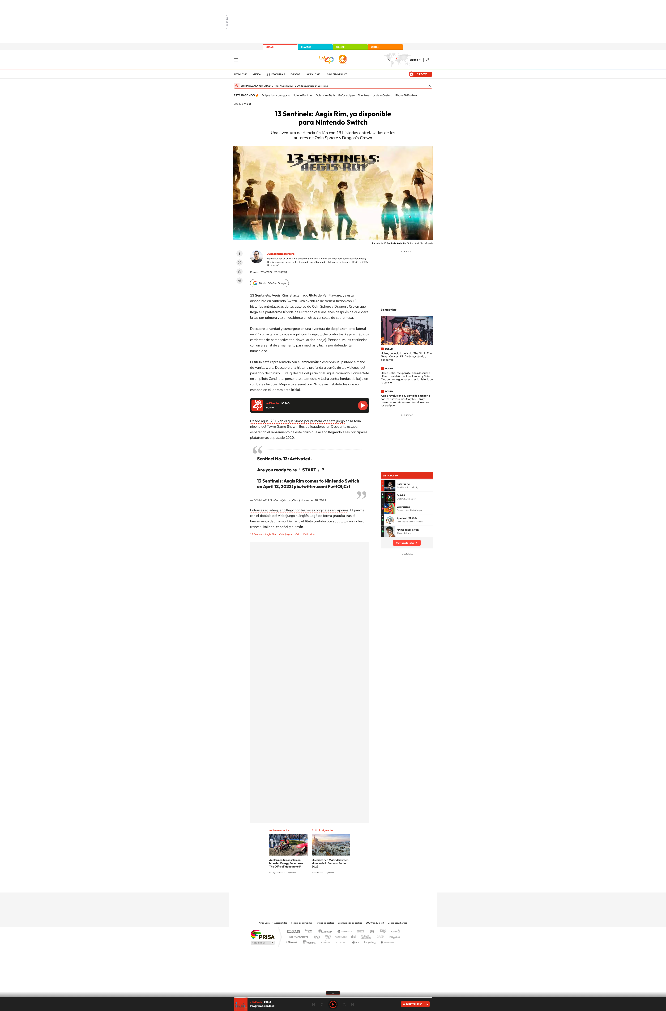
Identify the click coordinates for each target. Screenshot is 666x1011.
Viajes (247, 104)
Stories (354, 886)
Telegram (239, 280)
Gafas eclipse (346, 95)
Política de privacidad (301, 922)
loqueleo (370, 941)
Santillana (326, 931)
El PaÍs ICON (340, 941)
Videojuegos (285, 534)
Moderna (308, 941)
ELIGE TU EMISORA (414, 1004)
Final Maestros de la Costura (374, 95)
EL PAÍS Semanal (366, 936)
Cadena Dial (353, 936)
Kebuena (392, 936)
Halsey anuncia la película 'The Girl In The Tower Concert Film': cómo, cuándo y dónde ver (406, 356)
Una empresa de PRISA (262, 934)
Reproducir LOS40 (363, 405)
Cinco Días (340, 936)
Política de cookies (325, 922)
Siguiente (352, 1004)
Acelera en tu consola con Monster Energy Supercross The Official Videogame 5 (286, 863)
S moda (354, 941)
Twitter (239, 262)
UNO (317, 936)
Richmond (291, 941)
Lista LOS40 (240, 74)
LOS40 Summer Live (336, 74)
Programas (278, 74)
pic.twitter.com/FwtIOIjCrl (322, 486)
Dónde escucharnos (397, 922)
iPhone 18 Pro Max (406, 95)
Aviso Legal (264, 922)
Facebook (239, 253)
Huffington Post (298, 936)
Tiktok (319, 886)
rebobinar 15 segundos (322, 1004)
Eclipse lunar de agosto (276, 95)
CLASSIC (306, 47)
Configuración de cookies (350, 922)
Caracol (395, 931)
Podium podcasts (325, 941)
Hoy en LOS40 (313, 74)
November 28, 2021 (313, 500)
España (414, 59)
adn (382, 931)
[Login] (428, 60)
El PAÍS (293, 931)
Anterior (313, 1004)
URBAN (375, 47)
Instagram (312, 886)
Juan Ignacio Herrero (280, 253)
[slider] (333, 997)
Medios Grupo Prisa (262, 943)
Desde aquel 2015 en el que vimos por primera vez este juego (297, 421)
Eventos (295, 74)
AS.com (370, 931)
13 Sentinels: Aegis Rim (263, 534)
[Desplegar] (333, 992)
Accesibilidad (280, 922)
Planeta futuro (379, 936)
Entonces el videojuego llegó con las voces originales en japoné (298, 510)
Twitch (347, 886)
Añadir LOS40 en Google (272, 283)
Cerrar (429, 85)
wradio (327, 936)
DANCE (340, 47)
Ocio (297, 534)
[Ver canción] (389, 485)
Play (333, 1004)
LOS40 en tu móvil (375, 922)
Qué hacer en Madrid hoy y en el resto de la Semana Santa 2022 (330, 863)
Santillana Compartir (344, 931)
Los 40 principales (310, 931)
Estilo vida (308, 534)
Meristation (387, 941)
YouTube (326, 886)
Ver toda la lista (405, 542)
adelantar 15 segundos (344, 1004)
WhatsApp (239, 271)
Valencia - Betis (325, 95)
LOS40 (270, 47)
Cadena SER (359, 931)
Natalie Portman (303, 95)
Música (257, 74)
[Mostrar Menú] (238, 59)
